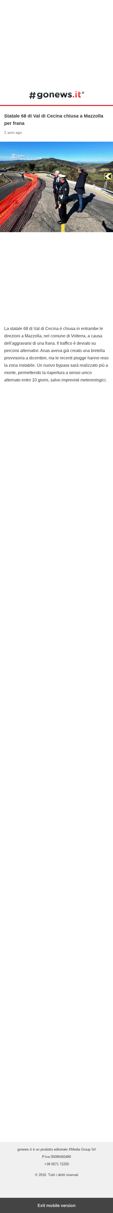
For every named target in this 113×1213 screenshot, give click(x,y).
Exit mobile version (57, 1205)
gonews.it (56, 94)
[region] (56, 42)
